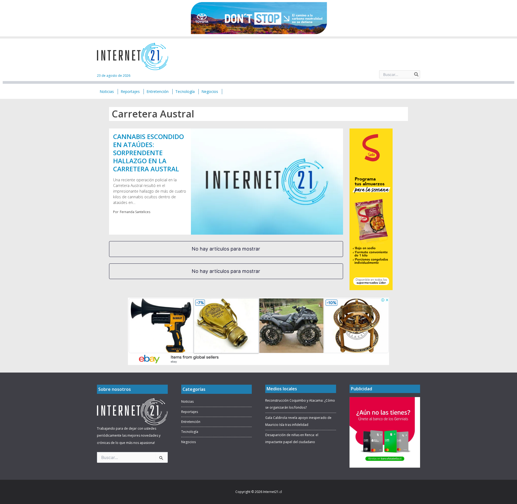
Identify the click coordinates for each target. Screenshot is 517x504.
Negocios (188, 442)
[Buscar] (416, 74)
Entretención (190, 421)
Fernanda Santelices (135, 212)
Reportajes (189, 411)
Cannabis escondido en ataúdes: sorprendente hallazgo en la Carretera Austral (148, 152)
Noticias (187, 401)
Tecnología (189, 431)
